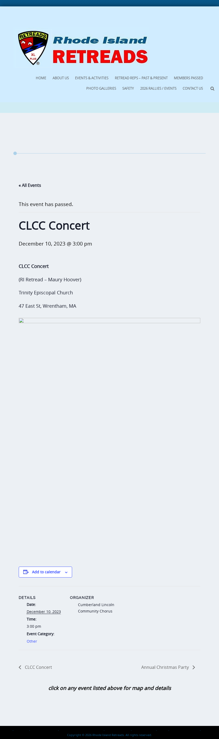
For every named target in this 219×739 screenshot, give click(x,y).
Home (41, 78)
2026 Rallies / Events (158, 88)
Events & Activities (91, 78)
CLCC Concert (38, 667)
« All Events (30, 185)
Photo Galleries (101, 88)
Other (32, 641)
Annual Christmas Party (165, 667)
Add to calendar (46, 571)
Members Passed (188, 78)
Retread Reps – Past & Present (141, 78)
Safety (128, 88)
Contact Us (193, 88)
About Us (61, 78)
